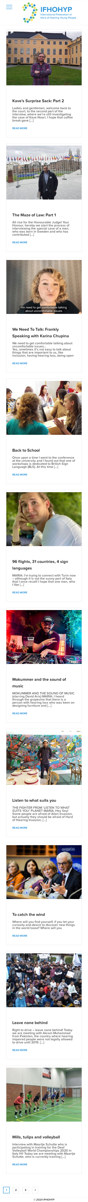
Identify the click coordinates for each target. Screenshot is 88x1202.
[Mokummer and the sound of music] (44, 637)
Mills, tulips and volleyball (36, 1137)
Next (35, 1190)
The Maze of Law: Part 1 (34, 215)
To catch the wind (28, 914)
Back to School (26, 450)
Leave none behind (30, 1023)
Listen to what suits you (34, 800)
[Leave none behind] (44, 980)
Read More (19, 128)
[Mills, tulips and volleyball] (44, 1095)
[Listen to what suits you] (44, 758)
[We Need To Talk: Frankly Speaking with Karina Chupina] (44, 287)
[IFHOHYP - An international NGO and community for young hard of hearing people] (49, 13)
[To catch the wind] (44, 872)
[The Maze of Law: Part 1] (44, 173)
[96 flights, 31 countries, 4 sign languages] (44, 519)
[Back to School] (44, 408)
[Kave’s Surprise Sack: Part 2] (44, 58)
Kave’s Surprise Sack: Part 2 (38, 101)
